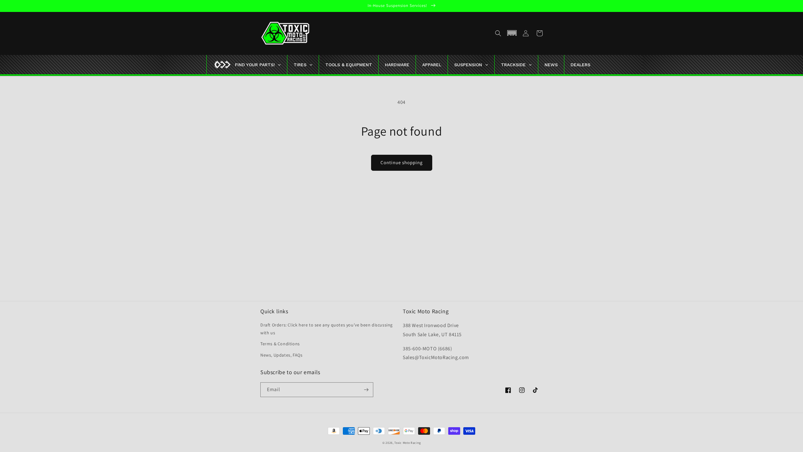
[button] (498, 33)
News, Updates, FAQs (281, 355)
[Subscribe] (366, 389)
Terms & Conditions (280, 344)
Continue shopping (401, 162)
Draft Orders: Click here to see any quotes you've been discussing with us (326, 329)
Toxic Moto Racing (407, 443)
